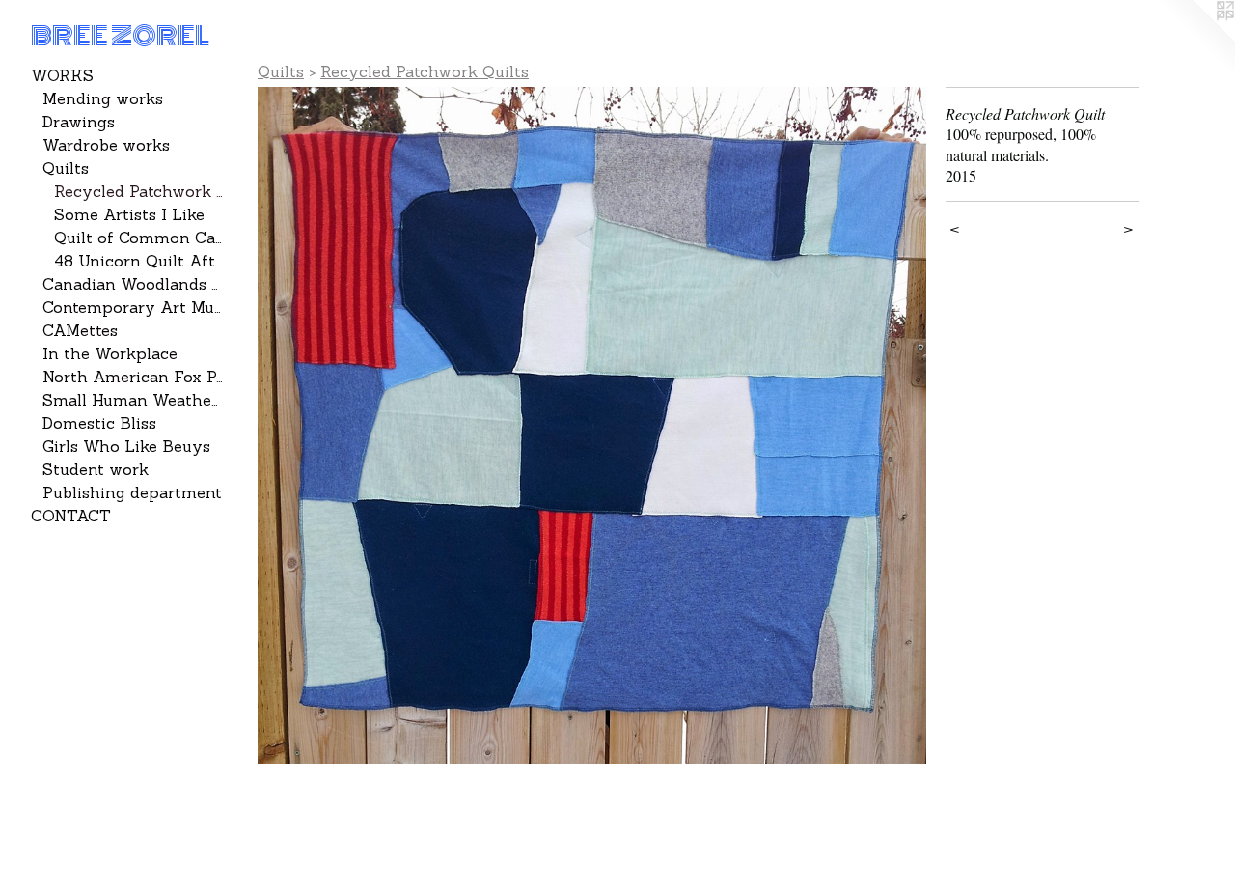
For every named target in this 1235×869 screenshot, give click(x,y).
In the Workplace (110, 353)
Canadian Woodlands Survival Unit (133, 284)
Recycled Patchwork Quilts (139, 191)
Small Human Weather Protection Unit (133, 399)
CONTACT (71, 515)
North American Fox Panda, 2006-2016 (133, 376)
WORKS (62, 75)
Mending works (102, 98)
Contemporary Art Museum (133, 307)
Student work (95, 469)
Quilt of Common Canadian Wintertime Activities (139, 237)
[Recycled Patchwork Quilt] (592, 425)
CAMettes (80, 330)
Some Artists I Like (129, 214)
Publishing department (132, 492)
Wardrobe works (106, 144)
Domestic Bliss (99, 423)
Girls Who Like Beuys (126, 446)
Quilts (65, 168)
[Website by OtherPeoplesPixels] (1196, 38)
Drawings (78, 121)
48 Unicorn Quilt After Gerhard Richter (139, 260)
